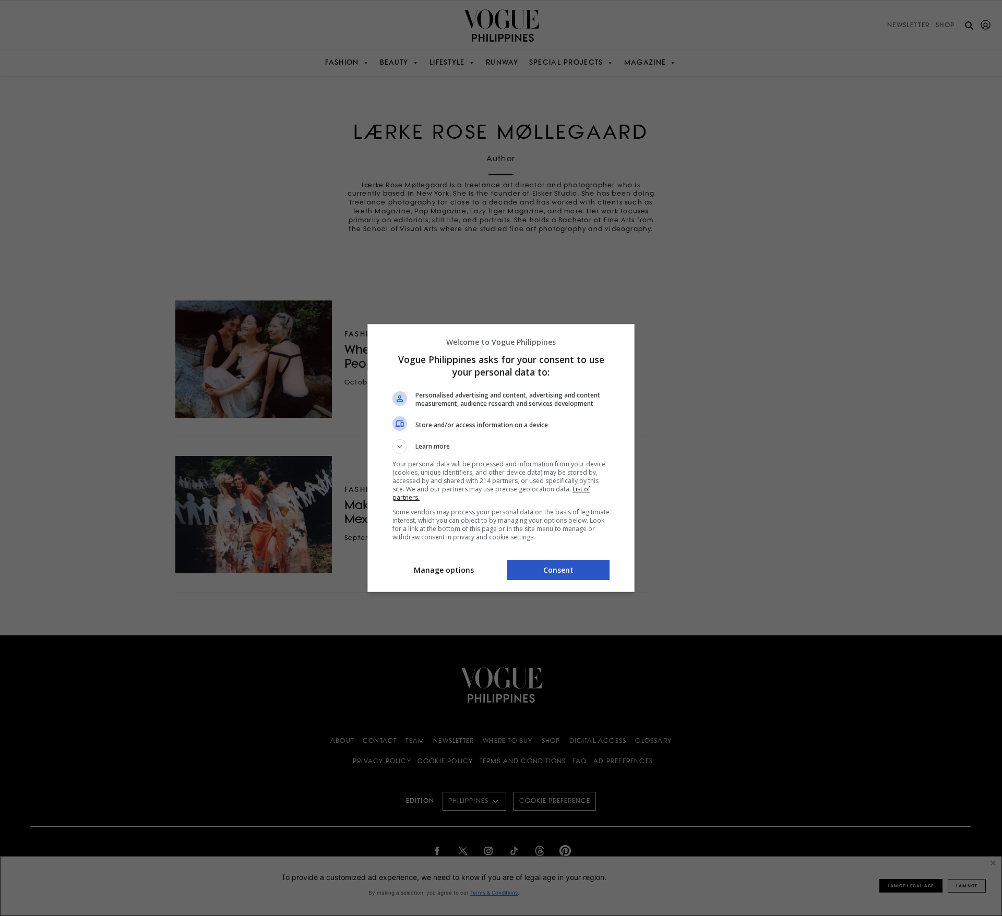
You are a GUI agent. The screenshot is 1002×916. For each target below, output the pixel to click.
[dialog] (501, 458)
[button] (501, 446)
